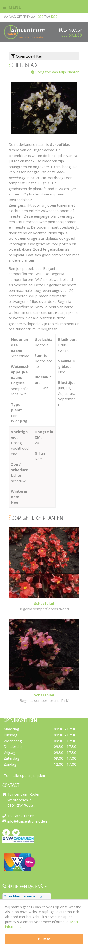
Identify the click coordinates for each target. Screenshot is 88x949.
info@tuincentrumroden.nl (28, 821)
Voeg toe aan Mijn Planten (57, 71)
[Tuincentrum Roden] (24, 32)
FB (6, 832)
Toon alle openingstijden (24, 775)
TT (16, 832)
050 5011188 (71, 35)
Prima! (44, 938)
